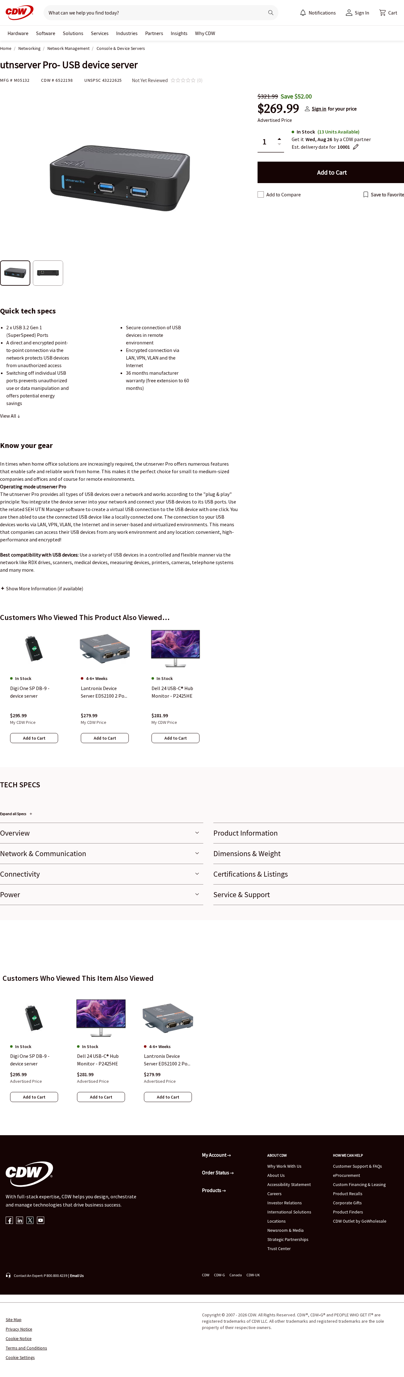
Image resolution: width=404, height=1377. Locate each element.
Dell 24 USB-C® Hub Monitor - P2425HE (98, 1060)
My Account (214, 1155)
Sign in (319, 108)
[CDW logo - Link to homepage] (17, 12)
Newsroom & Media (285, 1230)
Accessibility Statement (289, 1184)
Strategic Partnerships (287, 1239)
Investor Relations (284, 1203)
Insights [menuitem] (179, 33)
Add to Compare (283, 194)
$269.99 (278, 109)
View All (8, 416)
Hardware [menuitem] (18, 33)
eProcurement (346, 1175)
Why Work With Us (284, 1166)
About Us (276, 1175)
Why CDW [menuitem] (205, 33)
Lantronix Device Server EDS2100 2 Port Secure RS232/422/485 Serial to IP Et (168, 1060)
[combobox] (151, 12)
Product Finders (348, 1212)
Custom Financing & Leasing (359, 1184)
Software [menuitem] (45, 33)
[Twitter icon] (30, 1221)
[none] (18, 33)
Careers (274, 1193)
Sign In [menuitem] (362, 12)
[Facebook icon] (9, 1221)
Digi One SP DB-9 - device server (30, 1060)
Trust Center (279, 1248)
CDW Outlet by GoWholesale (359, 1221)
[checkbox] (261, 194)
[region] (202, 692)
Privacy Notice (19, 1329)
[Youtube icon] (40, 1221)
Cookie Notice (19, 1338)
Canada (235, 1275)
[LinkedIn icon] (19, 1221)
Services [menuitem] (100, 33)
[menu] (318, 12)
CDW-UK (253, 1275)
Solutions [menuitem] (73, 33)
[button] (388, 12)
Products (212, 1190)
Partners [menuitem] (154, 33)
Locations (276, 1221)
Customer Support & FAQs (357, 1166)
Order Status (216, 1172)
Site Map (13, 1319)
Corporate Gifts (347, 1203)
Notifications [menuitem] (322, 12)
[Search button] (271, 13)
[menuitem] (303, 12)
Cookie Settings (20, 1357)
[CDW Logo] (17, 12)
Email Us (77, 1275)
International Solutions (289, 1212)
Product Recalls (347, 1193)
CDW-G (219, 1275)
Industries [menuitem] (127, 33)
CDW (205, 1275)
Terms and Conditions (26, 1348)
